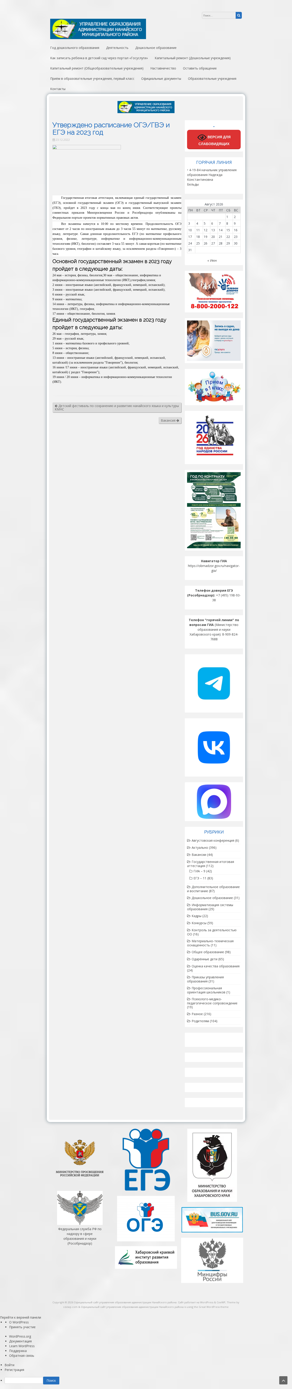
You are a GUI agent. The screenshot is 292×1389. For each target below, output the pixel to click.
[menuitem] (148, 1380)
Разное (197, 1014)
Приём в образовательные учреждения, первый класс (92, 78)
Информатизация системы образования (210, 907)
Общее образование (208, 952)
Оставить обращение (200, 68)
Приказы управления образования (205, 979)
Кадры (196, 916)
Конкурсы (199, 923)
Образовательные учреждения (212, 78)
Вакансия (168, 420)
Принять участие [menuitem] (22, 1327)
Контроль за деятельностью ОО (212, 932)
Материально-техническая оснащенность (210, 943)
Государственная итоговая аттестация (210, 863)
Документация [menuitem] (20, 1341)
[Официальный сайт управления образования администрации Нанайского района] (98, 38)
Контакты (57, 89)
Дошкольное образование (156, 47)
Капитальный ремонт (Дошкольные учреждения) (193, 58)
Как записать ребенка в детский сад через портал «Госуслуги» (99, 58)
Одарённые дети (204, 959)
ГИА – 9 (199, 871)
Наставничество (163, 68)
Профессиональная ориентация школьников (206, 990)
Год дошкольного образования (74, 47)
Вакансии (199, 854)
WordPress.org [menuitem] (20, 1336)
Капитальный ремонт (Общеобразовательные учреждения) (96, 68)
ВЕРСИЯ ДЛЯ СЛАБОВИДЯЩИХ (214, 140)
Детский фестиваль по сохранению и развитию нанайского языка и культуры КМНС (117, 407)
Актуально (200, 847)
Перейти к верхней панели (20, 1317)
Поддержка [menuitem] (18, 1351)
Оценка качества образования (216, 966)
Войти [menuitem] (9, 1365)
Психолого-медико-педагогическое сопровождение (212, 1001)
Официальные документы (161, 78)
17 (190, 236)
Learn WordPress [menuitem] (22, 1346)
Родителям (200, 1021)
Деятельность (117, 47)
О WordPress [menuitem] (19, 1322)
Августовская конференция (213, 840)
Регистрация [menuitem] (14, 1370)
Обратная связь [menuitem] (21, 1355)
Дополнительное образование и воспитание (213, 889)
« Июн (212, 260)
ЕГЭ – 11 (199, 878)
